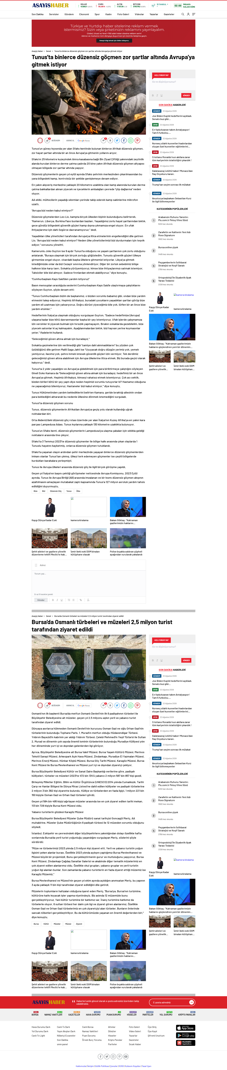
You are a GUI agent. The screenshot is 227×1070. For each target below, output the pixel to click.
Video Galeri (135, 1031)
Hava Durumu (93, 1013)
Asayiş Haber (37, 51)
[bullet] (73, 600)
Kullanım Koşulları (133, 1066)
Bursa (36, 924)
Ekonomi (84, 14)
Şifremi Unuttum (156, 1035)
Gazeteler (169, 14)
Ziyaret (79, 924)
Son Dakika (37, 14)
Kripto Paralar (186, 1013)
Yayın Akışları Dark (66, 1031)
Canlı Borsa (87, 1027)
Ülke (78, 491)
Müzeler (57, 924)
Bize (35, 491)
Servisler (54, 14)
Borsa (35, 1013)
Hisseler (132, 1013)
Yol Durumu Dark (40, 1031)
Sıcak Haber (135, 1044)
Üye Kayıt (152, 1031)
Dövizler (112, 1031)
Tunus (68, 491)
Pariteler (148, 1013)
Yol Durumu (166, 1013)
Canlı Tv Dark (63, 1027)
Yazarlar (154, 14)
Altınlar (112, 1027)
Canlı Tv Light (38, 1035)
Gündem (69, 14)
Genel (48, 51)
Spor (97, 14)
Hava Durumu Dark (41, 1027)
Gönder (41, 600)
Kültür (46, 924)
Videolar (139, 14)
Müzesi (68, 924)
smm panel (62, 1044)
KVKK (121, 1066)
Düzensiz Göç (56, 491)
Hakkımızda (81, 1066)
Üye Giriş (152, 1027)
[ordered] (69, 600)
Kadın (108, 14)
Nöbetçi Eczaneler (66, 1035)
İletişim (90, 1066)
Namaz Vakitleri (53, 1013)
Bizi (43, 491)
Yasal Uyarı (146, 1066)
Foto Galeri (123, 14)
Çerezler (114, 1066)
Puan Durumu (114, 1013)
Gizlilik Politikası (102, 1066)
